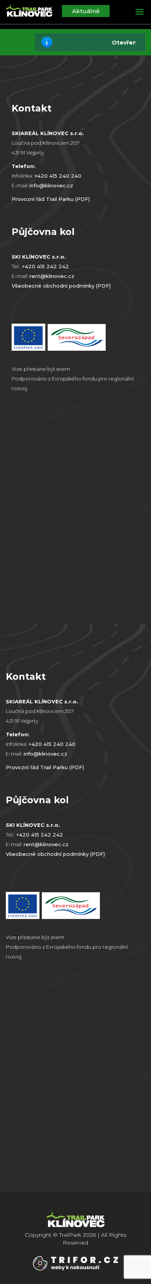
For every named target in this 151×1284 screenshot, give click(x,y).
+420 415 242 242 (45, 266)
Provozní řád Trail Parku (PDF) (51, 199)
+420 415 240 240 (57, 176)
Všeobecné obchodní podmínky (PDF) (61, 286)
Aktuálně (86, 11)
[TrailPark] (29, 12)
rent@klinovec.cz (51, 276)
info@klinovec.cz (51, 185)
